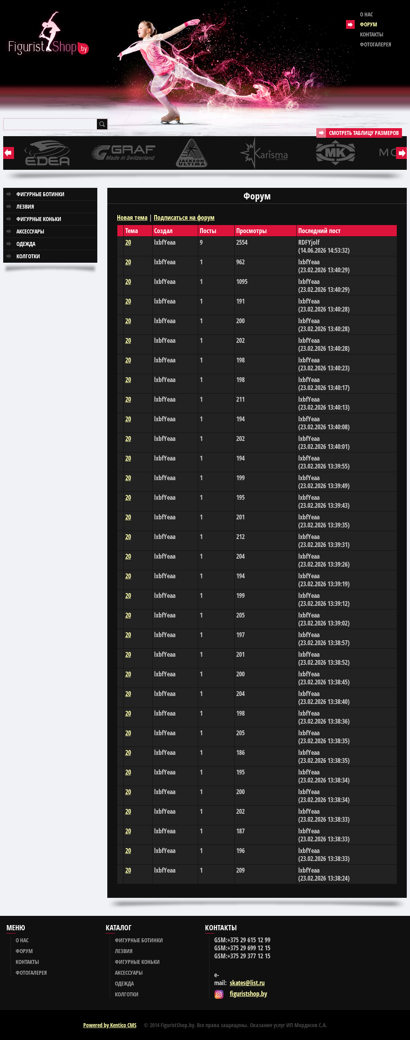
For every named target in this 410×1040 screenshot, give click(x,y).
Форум (368, 24)
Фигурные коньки (38, 219)
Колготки (28, 256)
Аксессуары (30, 231)
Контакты (371, 34)
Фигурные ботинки (40, 194)
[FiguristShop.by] (46, 34)
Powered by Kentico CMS (110, 1025)
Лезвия (25, 206)
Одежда (25, 243)
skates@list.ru (247, 982)
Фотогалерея (375, 44)
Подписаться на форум (184, 217)
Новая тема (132, 217)
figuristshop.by (248, 993)
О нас (366, 14)
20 (128, 242)
